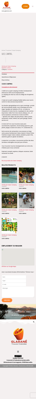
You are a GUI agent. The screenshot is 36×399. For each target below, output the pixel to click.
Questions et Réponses (9, 77)
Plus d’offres (5, 80)
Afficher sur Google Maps (9, 266)
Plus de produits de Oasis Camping (12, 160)
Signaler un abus (6, 67)
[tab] (18, 74)
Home (3, 50)
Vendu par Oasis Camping (9, 66)
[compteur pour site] (18, 356)
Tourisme (8, 50)
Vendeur (4, 74)
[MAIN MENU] (32, 6)
